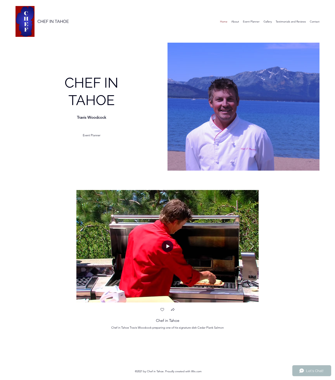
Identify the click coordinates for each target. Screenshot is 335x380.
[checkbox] (162, 310)
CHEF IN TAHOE (53, 21)
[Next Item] (252, 246)
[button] (172, 310)
